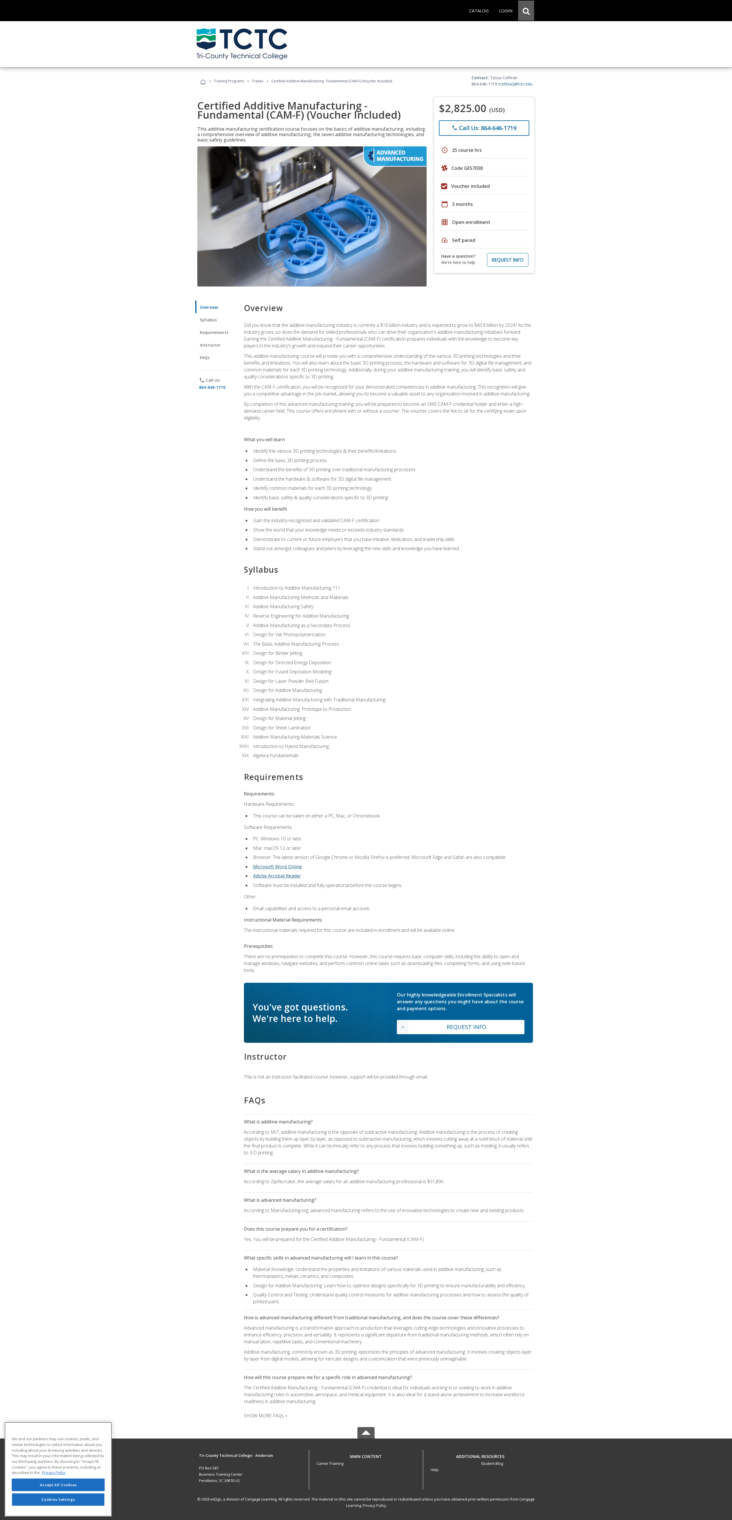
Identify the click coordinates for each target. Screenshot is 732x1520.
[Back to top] (366, 1455)
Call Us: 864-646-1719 (484, 128)
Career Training (330, 1463)
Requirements (214, 332)
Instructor (210, 345)
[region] (58, 1469)
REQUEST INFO (508, 260)
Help (435, 1469)
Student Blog (492, 1463)
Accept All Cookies (58, 1484)
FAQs (205, 357)
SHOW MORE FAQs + (266, 1415)
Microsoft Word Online (277, 867)
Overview (209, 307)
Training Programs (229, 81)
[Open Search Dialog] (526, 11)
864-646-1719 (212, 387)
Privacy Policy (374, 1505)
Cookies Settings (58, 1499)
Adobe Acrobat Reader (277, 876)
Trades (257, 81)
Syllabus (208, 320)
